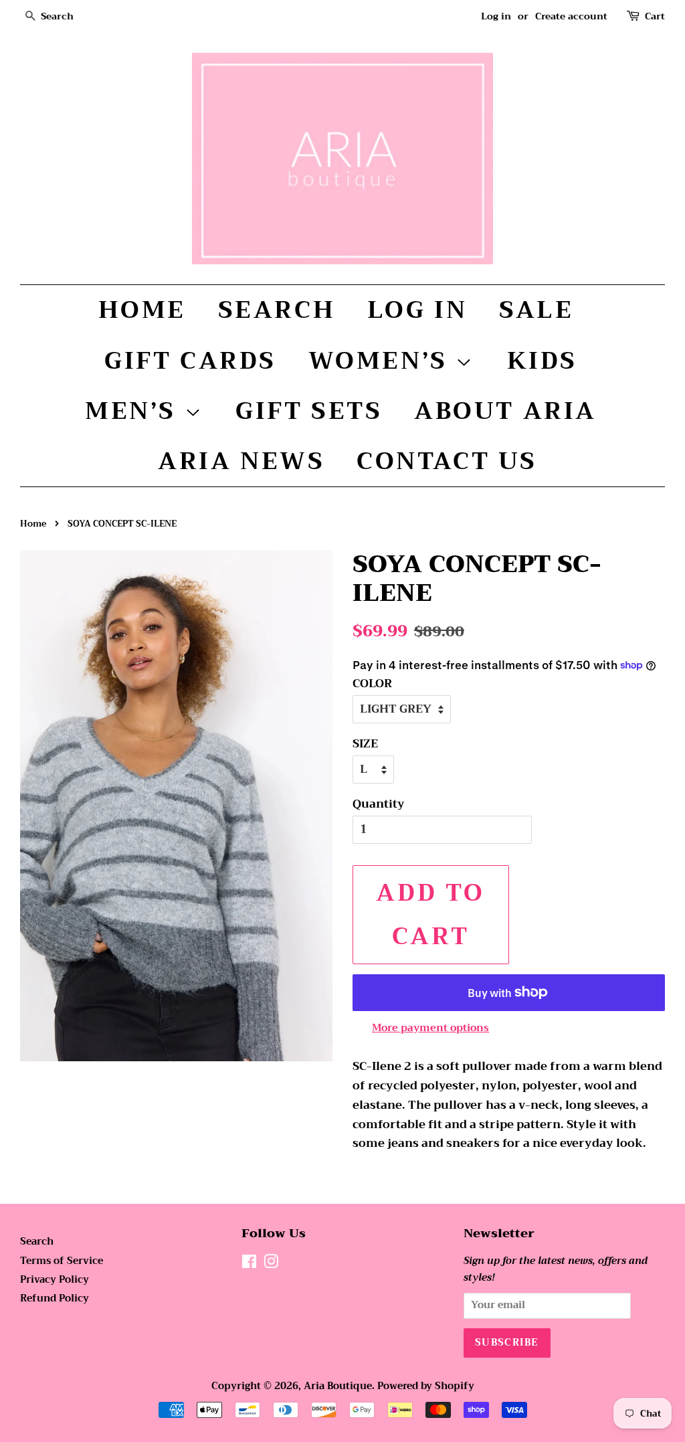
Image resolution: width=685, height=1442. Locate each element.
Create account (571, 16)
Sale (536, 310)
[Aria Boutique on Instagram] (271, 1264)
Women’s (382, 360)
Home (142, 310)
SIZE (365, 744)
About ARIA (505, 411)
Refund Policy (54, 1298)
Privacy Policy (54, 1279)
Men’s (135, 411)
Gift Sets (308, 411)
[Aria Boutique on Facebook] (249, 1264)
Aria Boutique (338, 1386)
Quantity (379, 804)
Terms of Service (61, 1261)
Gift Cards (190, 360)
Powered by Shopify (425, 1386)
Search (277, 310)
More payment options (430, 1028)
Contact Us (447, 461)
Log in (496, 16)
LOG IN (417, 310)
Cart (655, 16)
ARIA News (241, 461)
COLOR (372, 683)
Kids (542, 360)
